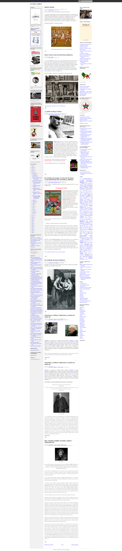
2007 (33, 221)
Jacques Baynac (84, 209)
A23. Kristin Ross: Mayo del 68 (35, 307)
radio (91, 238)
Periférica (81, 334)
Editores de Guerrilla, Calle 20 (85, 274)
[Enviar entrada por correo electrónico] (45, 107)
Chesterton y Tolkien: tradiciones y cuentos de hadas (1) (59, 363)
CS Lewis (54, 445)
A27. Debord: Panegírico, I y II (35, 300)
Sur (80, 250)
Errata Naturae (82, 320)
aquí (56, 480)
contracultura (82, 195)
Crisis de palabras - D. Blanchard (36, 239)
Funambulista (82, 322)
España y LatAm (33, 355)
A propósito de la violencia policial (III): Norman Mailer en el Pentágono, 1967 (86, 135)
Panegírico (86, 234)
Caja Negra (82, 312)
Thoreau (89, 251)
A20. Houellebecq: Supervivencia (36, 311)
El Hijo (81, 290)
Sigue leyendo (47, 357)
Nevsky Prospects (83, 331)
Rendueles (89, 243)
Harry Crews (50, 10)
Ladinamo (81, 294)
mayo (34, 207)
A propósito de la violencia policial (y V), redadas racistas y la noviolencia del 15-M (86, 143)
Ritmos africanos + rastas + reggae (86, 91)
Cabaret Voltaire (82, 311)
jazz (88, 209)
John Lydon (85, 211)
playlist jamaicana (86, 237)
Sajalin (81, 336)
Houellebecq (82, 208)
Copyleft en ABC (82, 273)
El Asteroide (82, 318)
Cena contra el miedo (83, 155)
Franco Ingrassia (89, 203)
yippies (90, 258)
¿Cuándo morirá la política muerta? (86, 159)
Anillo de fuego (33, 241)
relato (82, 243)
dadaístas (88, 196)
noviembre (34, 174)
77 (82, 178)
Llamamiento (32, 246)
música (90, 229)
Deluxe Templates (66, 549)
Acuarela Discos (82, 286)
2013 (33, 170)
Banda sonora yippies (83, 119)
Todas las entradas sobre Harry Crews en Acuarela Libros (61, 49)
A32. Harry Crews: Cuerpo (35, 291)
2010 (33, 217)
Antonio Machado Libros (34, 350)
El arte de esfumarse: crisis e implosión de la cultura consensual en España (85, 153)
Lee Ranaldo (89, 217)
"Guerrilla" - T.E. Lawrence (35, 245)
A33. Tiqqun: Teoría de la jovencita (36, 289)
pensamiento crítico (86, 235)
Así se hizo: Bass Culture (84, 87)
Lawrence (55, 367)
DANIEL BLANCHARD (83, 197)
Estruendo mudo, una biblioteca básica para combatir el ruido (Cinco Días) (85, 278)
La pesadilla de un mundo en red (85, 44)
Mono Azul (81, 295)
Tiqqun (81, 253)
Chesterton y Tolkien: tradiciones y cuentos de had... (37, 189)
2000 (33, 229)
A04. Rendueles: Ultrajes (34, 342)
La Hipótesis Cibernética (84, 45)
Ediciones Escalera (83, 316)
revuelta (87, 244)
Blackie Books (82, 310)
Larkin (89, 216)
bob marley (85, 190)
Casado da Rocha (88, 191)
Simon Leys (82, 248)
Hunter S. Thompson (88, 208)
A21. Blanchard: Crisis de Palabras (36, 310)
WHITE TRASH (35, 176)
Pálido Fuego (82, 335)
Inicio (62, 544)
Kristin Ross (83, 214)
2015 (33, 167)
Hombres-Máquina (88, 207)
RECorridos (82, 240)
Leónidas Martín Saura (88, 218)
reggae (82, 242)
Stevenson (89, 249)
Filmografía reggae (83, 94)
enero (34, 213)
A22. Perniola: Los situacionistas (36, 309)
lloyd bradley (82, 223)
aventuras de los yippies (86, 183)
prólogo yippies (83, 238)
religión (85, 243)
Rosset (85, 247)
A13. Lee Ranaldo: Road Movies (36, 323)
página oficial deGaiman (66, 477)
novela (59, 114)
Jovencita (85, 212)
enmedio (81, 291)
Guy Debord (85, 205)
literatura (56, 114)
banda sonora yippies (88, 184)
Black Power (83, 189)
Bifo (87, 188)
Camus (90, 190)
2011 (33, 215)
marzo (34, 210)
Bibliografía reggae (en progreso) (85, 92)
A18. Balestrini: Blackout (34, 315)
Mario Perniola (85, 224)
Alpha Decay (82, 307)
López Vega (88, 223)
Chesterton (71, 340)
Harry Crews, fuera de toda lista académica (58, 55)
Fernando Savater (83, 200)
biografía (90, 188)
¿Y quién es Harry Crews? (36, 180)
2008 (33, 220)
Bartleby (81, 308)
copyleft (88, 195)
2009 (33, 218)
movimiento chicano (83, 229)
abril (33, 209)
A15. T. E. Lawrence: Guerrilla (35, 319)
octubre (34, 200)
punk (88, 238)
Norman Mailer (82, 232)
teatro (90, 250)
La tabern (51, 341)
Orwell (81, 233)
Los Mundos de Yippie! (84, 123)
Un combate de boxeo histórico (54, 260)
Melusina (81, 330)
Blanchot (88, 189)
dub (89, 198)
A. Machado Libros (83, 283)
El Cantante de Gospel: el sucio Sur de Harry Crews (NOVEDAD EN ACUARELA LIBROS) (59, 178)
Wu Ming (61, 367)
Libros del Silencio (83, 327)
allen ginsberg (89, 179)
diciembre (34, 173)
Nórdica (81, 332)
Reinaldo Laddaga (89, 242)
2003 (33, 226)
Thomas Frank (82, 251)
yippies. (83, 259)
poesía (91, 237)
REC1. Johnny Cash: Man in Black (36, 267)
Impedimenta (82, 326)
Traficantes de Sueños (83, 299)
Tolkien (58, 367)
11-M (80, 178)
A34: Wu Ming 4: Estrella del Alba (36, 288)
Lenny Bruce (81, 218)
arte (87, 182)
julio (33, 204)
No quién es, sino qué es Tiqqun (85, 48)
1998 (33, 232)
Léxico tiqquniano (82, 219)
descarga (85, 198)
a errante (55, 341)
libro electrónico (88, 219)
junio (33, 206)
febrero (34, 212)
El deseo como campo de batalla (85, 54)
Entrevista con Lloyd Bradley (85, 86)
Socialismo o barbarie (83, 249)
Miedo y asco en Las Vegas (85, 228)
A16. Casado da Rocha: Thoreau (36, 318)
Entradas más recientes (48, 544)
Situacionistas (88, 248)
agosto (34, 203)
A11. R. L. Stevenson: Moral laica (36, 327)
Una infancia (86, 254)
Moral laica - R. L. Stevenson (35, 237)
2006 (33, 223)
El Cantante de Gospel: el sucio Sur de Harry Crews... (36, 183)
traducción (81, 254)
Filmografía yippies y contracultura (86, 118)
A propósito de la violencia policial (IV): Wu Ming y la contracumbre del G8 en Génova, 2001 (86, 139)
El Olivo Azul (82, 319)
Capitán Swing (82, 191)
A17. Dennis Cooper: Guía (35, 316)
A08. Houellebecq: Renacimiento (36, 333)
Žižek (86, 259)
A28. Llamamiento (33, 298)
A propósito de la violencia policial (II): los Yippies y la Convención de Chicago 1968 (86, 132)
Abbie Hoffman (88, 178)
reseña (81, 244)
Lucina (81, 328)
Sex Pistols (89, 247)
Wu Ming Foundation (83, 302)
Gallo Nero (81, 323)
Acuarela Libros (36, 4)
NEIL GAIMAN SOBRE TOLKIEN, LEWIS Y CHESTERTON (36, 197)
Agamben (83, 179)
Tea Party (85, 250)
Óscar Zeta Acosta (88, 233)
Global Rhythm (82, 324)
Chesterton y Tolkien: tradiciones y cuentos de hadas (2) (59, 316)
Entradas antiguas (74, 544)
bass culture (83, 186)
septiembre (35, 201)
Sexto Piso (81, 338)
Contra (81, 315)
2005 (33, 224)
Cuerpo (63, 193)
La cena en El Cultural (83, 165)
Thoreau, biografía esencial (35, 240)
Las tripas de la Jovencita (84, 53)
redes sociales (88, 240)
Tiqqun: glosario (82, 49)
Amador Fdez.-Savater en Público (85, 287)
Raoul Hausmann (86, 239)
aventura (91, 182)
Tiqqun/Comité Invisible (84, 298)
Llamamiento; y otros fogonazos (85, 58)
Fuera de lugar (84, 204)
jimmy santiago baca (86, 210)
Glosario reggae (82, 95)
